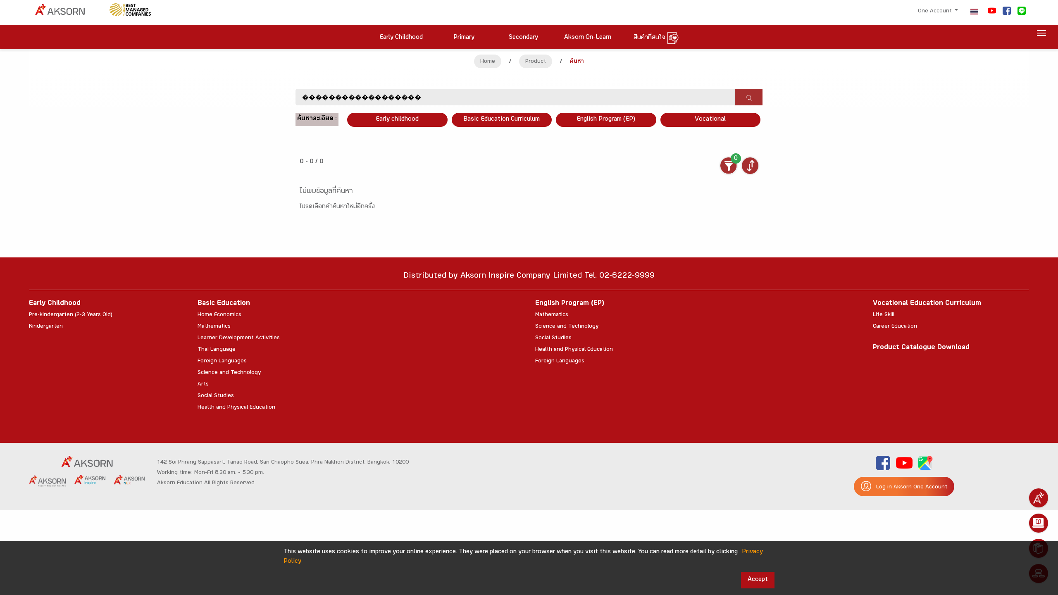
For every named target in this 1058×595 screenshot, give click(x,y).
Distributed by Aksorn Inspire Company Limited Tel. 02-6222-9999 (529, 276)
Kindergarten (46, 326)
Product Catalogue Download (921, 348)
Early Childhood (55, 304)
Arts (203, 384)
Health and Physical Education (236, 407)
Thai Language (217, 349)
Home (487, 62)
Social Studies (216, 396)
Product (535, 62)
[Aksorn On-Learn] (1038, 523)
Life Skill (883, 315)
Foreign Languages (222, 361)
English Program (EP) (606, 119)
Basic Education (224, 304)
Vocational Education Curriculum (927, 304)
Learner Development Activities (239, 338)
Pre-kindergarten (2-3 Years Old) (70, 315)
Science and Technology (229, 373)
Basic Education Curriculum (501, 119)
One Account (935, 11)
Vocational (710, 119)
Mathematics (214, 326)
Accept (758, 580)
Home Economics (219, 315)
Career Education (895, 326)
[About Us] (1038, 497)
